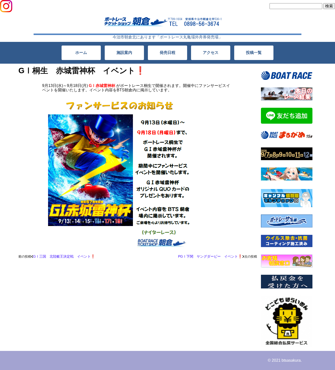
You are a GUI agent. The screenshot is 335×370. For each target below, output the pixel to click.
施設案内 (124, 52)
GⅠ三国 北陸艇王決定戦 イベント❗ (64, 256)
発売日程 (167, 52)
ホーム (81, 52)
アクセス (211, 52)
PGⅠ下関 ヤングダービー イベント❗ (210, 256)
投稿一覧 (254, 52)
